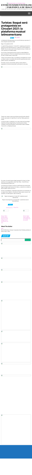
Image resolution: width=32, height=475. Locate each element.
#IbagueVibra (15, 207)
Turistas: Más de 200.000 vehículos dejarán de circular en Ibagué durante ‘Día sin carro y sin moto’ (4, 219)
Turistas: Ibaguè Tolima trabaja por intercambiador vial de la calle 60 (26, 218)
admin (18, 37)
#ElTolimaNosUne (9, 207)
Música (10, 204)
